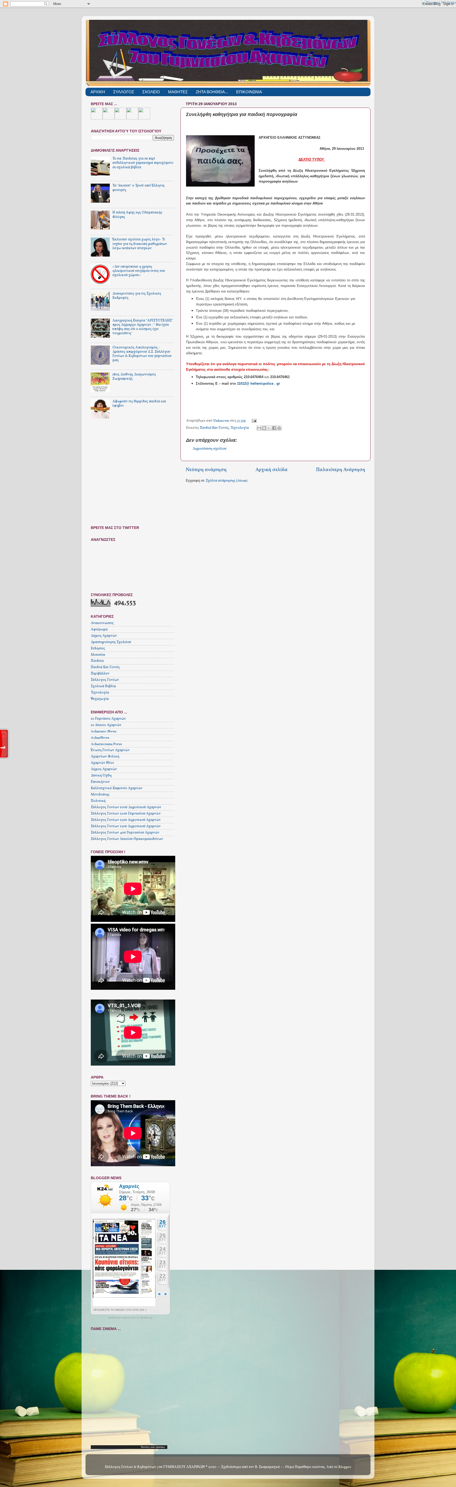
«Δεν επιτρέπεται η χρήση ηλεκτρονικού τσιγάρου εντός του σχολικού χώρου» (138, 271)
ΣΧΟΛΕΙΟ (151, 92)
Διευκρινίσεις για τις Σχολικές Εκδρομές (136, 295)
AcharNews (100, 737)
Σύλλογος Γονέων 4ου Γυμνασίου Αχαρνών (125, 832)
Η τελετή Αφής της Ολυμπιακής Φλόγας (137, 214)
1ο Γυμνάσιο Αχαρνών (108, 718)
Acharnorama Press (106, 744)
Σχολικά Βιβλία (103, 686)
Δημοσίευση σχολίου (209, 448)
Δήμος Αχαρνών (104, 635)
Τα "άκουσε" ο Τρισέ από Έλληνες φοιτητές (138, 187)
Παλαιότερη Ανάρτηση (340, 469)
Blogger (344, 1467)
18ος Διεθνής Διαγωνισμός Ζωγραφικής (134, 376)
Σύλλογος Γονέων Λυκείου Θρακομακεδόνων (127, 839)
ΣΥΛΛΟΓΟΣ (123, 92)
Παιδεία (97, 660)
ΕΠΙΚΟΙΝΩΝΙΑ (249, 92)
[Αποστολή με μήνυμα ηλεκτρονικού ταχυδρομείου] (259, 428)
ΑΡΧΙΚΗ (98, 92)
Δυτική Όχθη (101, 775)
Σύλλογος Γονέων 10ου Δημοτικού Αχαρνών (126, 807)
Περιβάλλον (100, 673)
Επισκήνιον (100, 781)
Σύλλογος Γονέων (105, 679)
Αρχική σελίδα (271, 469)
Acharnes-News (103, 731)
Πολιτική (98, 800)
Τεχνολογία (240, 427)
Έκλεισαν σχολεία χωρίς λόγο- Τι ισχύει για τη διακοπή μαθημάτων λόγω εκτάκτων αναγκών (139, 243)
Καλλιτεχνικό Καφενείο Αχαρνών (116, 788)
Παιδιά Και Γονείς (214, 427)
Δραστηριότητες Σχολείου (111, 642)
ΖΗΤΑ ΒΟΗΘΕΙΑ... (212, 92)
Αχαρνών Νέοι (102, 762)
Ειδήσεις (98, 648)
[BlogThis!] (264, 428)
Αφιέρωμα (99, 629)
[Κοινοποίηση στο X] (269, 428)
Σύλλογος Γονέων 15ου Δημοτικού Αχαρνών (126, 820)
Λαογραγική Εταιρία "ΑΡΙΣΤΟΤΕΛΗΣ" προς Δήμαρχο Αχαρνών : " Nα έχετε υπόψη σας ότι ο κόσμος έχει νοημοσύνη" (142, 327)
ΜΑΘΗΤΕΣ (178, 92)
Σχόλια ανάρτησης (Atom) (227, 480)
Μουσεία (98, 654)
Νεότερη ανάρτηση (206, 469)
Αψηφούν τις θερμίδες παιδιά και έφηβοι (139, 403)
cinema (160, 1447)
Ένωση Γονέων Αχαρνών (110, 750)
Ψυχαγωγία (100, 698)
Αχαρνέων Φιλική (105, 756)
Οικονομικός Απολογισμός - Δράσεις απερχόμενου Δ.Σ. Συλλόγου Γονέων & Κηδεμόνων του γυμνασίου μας (142, 354)
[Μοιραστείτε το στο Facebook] (274, 428)
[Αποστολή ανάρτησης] (253, 420)
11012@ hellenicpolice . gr (259, 383)
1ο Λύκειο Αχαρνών (106, 725)
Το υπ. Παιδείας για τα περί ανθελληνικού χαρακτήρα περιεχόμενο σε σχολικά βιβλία (142, 163)
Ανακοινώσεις (102, 623)
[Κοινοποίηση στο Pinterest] (279, 428)
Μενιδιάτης (100, 794)
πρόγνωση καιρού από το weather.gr (130, 1317)
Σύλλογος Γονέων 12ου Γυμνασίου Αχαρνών (126, 813)
